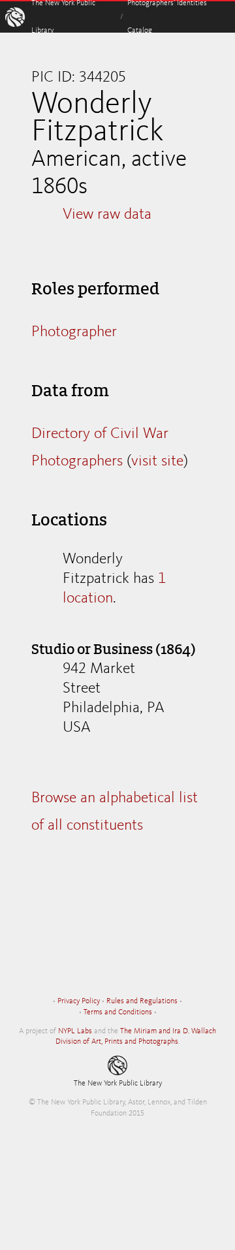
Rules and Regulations (142, 1001)
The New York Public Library (118, 1083)
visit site (157, 461)
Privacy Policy (78, 1001)
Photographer (74, 332)
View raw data (107, 215)
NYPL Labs (75, 1031)
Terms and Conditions (118, 1012)
